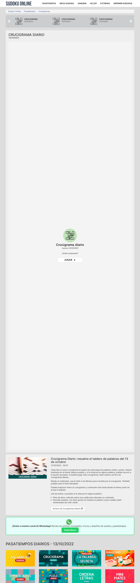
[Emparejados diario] (20, 577)
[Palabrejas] (20, 558)
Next (130, 21)
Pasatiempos (29, 11)
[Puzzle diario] (53, 577)
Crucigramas (44, 11)
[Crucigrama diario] (53, 558)
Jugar (68, 259)
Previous (9, 21)
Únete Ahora (70, 530)
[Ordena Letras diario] (86, 577)
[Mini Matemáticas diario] (119, 577)
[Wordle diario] (86, 558)
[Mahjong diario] (119, 558)
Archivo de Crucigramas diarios (67, 508)
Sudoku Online (19, 3)
